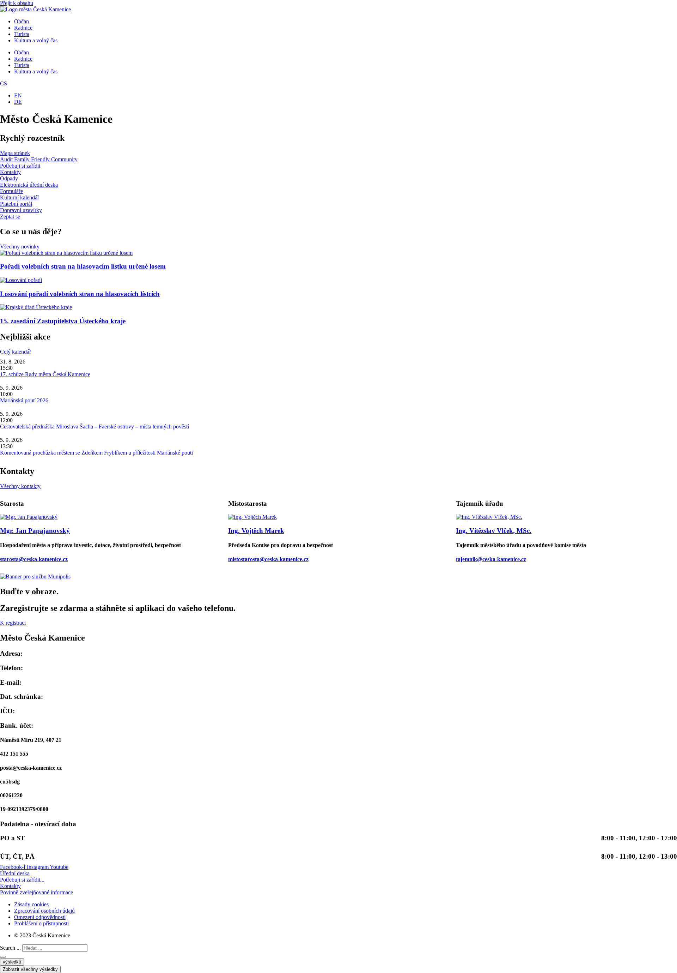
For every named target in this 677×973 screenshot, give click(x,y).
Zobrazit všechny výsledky (30, 969)
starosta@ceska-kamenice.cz (34, 559)
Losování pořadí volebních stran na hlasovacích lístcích (80, 294)
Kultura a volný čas (35, 40)
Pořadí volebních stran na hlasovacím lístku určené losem (83, 266)
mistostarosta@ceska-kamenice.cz (268, 559)
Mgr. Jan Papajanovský (35, 530)
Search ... (10, 948)
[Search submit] (3, 957)
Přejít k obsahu (16, 3)
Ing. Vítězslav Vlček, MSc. (493, 530)
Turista (21, 34)
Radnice (23, 28)
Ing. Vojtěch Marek (256, 530)
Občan (21, 21)
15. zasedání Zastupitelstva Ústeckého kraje (63, 321)
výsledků (12, 962)
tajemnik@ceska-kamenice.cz (491, 559)
